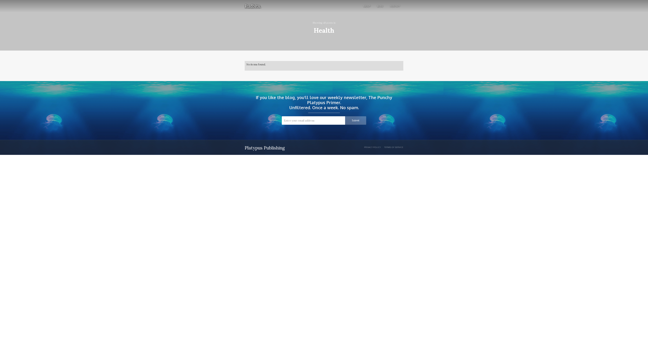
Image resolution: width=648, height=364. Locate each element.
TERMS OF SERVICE (393, 147)
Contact (395, 6)
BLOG (380, 6)
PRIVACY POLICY (372, 147)
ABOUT (366, 6)
